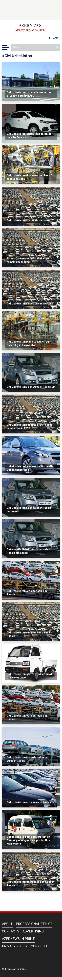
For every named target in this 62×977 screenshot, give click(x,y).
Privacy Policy (15, 946)
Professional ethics (34, 924)
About (7, 924)
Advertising (33, 931)
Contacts (10, 931)
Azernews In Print (18, 939)
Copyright (40, 946)
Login (54, 38)
